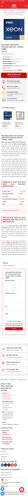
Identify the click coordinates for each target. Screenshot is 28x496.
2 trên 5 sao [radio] (16, 282)
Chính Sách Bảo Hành (6, 475)
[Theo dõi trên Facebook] (2, 464)
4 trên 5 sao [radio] (8, 287)
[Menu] (2, 6)
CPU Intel (12, 241)
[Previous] (2, 120)
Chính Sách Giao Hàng (6, 477)
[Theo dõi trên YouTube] (15, 464)
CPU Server (21, 10)
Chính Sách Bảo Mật (6, 472)
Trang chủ (5, 10)
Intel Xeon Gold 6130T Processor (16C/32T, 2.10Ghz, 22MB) (19, 123)
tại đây (17, 210)
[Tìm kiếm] (26, 6)
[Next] (26, 120)
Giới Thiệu (3, 451)
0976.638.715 (6, 434)
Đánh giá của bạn (10, 280)
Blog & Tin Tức (4, 454)
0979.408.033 (6, 444)
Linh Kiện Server (13, 10)
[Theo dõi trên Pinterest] (12, 464)
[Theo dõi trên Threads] (8, 464)
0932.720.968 (8, 439)
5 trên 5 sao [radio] (8, 290)
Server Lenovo (22, 379)
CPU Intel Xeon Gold (17, 14)
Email (6, 313)
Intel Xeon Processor (8, 12)
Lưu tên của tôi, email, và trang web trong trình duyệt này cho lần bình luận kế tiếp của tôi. (14, 323)
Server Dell (4, 379)
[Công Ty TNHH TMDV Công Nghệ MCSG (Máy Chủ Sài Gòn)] (14, 6)
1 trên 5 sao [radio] (7, 282)
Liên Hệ (3, 459)
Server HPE (12, 379)
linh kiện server (22, 230)
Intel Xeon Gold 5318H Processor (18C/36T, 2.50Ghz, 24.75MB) (7, 123)
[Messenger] (2, 493)
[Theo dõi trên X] (5, 464)
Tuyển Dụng (4, 456)
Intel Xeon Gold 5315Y (15, 59)
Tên (6, 306)
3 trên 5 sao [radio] (8, 285)
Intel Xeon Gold (15, 61)
